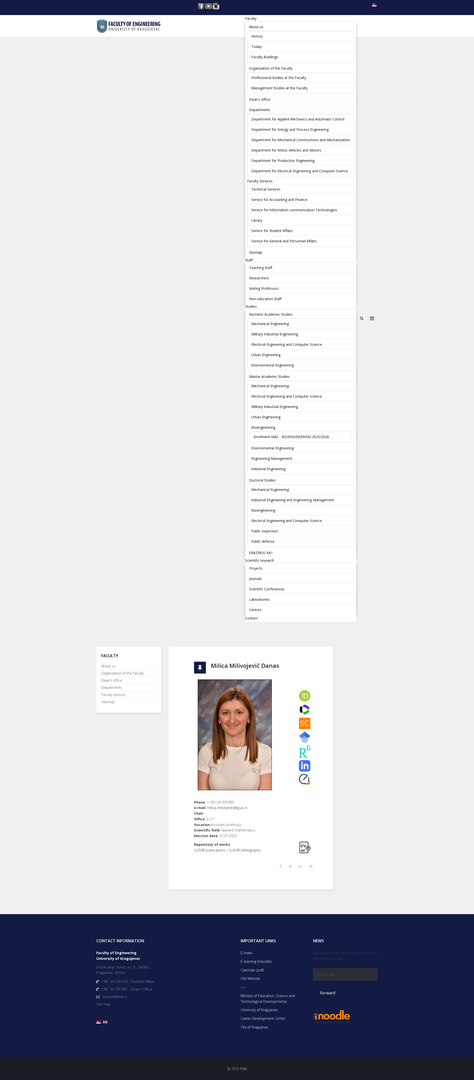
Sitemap (108, 701)
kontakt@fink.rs (115, 996)
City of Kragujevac (254, 1027)
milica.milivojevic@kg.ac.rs (227, 807)
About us (108, 666)
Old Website (250, 978)
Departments (111, 687)
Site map (103, 1004)
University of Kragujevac (259, 1009)
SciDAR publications (209, 850)
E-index (247, 952)
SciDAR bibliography (244, 850)
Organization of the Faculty (122, 673)
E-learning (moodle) (256, 961)
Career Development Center (263, 1018)
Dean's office (111, 680)
